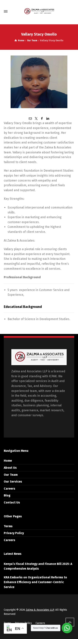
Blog (7, 495)
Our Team (11, 474)
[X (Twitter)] (36, 118)
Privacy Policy (14, 533)
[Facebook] (42, 118)
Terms (8, 526)
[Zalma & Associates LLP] (39, 11)
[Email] (30, 118)
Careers (9, 488)
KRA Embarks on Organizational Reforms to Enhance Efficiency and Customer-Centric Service (35, 582)
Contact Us (12, 502)
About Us (10, 467)
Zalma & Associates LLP (40, 609)
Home (8, 460)
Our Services (13, 481)
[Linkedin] (47, 118)
